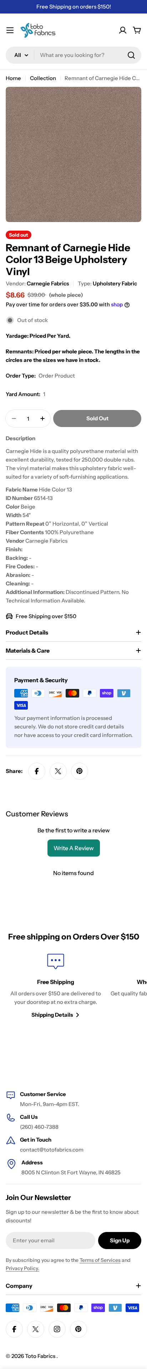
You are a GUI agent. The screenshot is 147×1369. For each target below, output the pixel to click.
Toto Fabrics (40, 1356)
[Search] (131, 55)
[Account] (122, 30)
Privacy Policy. (22, 1268)
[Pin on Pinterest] (79, 771)
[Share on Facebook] (36, 771)
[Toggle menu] (10, 30)
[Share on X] (58, 771)
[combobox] (73, 55)
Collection (43, 78)
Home (13, 78)
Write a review (74, 848)
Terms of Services (100, 1260)
